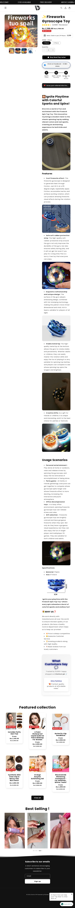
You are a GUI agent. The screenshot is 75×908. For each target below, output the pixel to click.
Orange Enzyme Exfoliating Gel (37, 774)
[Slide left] (7, 51)
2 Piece (56, 43)
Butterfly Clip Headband (60, 732)
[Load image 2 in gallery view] (18, 50)
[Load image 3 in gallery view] (24, 50)
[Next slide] (68, 830)
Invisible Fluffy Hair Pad (14, 731)
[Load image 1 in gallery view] (11, 50)
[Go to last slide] (6, 830)
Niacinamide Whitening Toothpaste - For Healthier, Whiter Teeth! (61, 776)
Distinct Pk (34, 894)
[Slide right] (35, 51)
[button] (5, 8)
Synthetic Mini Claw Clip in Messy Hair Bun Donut (14, 775)
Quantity (45, 47)
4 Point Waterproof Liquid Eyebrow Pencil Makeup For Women (37, 733)
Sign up (37, 881)
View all (37, 796)
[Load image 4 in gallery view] (30, 50)
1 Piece (46, 43)
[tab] (33, 848)
